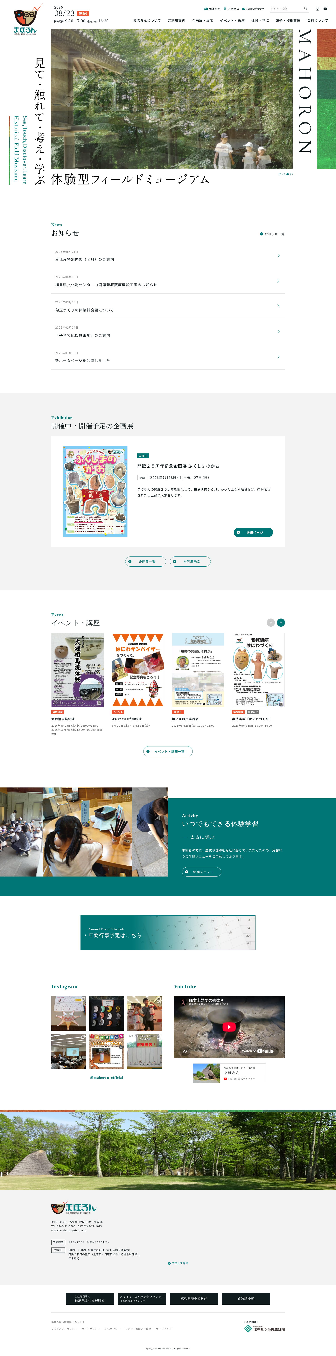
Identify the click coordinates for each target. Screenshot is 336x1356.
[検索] (306, 8)
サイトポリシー (91, 1328)
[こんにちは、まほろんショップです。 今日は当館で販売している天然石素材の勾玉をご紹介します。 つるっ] (106, 1013)
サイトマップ (164, 1328)
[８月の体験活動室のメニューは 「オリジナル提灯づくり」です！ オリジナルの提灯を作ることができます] (106, 1051)
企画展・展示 (202, 20)
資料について (317, 20)
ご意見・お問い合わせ (138, 1328)
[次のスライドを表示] (281, 623)
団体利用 (215, 9)
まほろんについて (147, 20)
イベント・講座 (232, 20)
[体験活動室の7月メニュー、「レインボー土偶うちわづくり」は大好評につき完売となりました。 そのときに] (144, 1051)
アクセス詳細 (180, 1263)
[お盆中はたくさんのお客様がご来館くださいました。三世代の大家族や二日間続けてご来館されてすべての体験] (144, 1013)
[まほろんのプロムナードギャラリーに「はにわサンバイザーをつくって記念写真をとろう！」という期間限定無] (68, 1013)
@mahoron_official (106, 1078)
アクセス (233, 9)
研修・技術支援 (288, 20)
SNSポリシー (112, 1328)
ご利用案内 (177, 20)
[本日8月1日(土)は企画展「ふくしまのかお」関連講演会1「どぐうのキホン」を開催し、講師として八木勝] (68, 1051)
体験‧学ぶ (260, 20)
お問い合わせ (255, 9)
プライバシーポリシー (64, 1328)
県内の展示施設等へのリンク (68, 1322)
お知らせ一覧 (275, 234)
